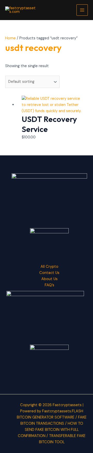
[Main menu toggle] (82, 10)
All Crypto (49, 266)
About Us (49, 279)
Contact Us (49, 272)
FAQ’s (49, 285)
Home (10, 38)
